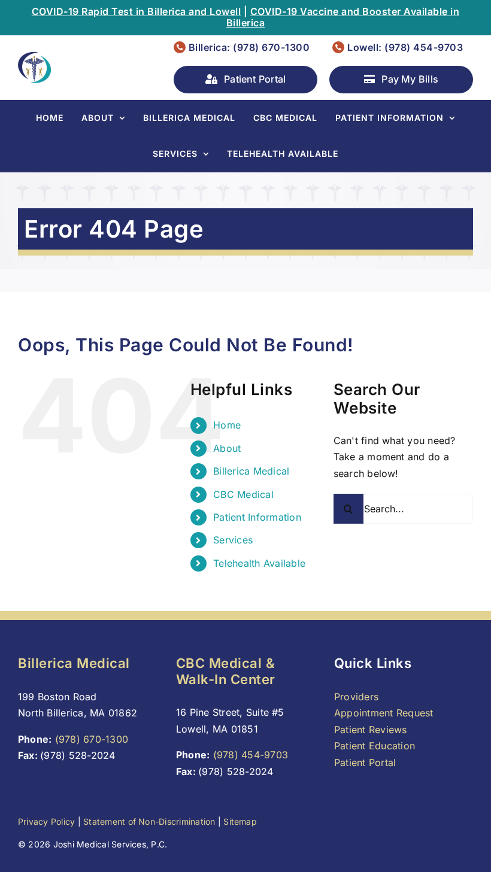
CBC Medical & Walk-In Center (225, 670)
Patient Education (374, 746)
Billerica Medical (251, 471)
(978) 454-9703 (250, 755)
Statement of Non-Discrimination (149, 821)
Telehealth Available (259, 563)
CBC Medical (243, 494)
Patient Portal (365, 762)
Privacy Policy (46, 821)
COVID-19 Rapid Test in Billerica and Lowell (136, 11)
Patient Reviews (370, 730)
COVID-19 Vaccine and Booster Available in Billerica (343, 17)
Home (227, 425)
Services (233, 540)
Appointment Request (384, 713)
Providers (356, 697)
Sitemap (240, 821)
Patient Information (257, 517)
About (227, 448)
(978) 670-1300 (91, 739)
